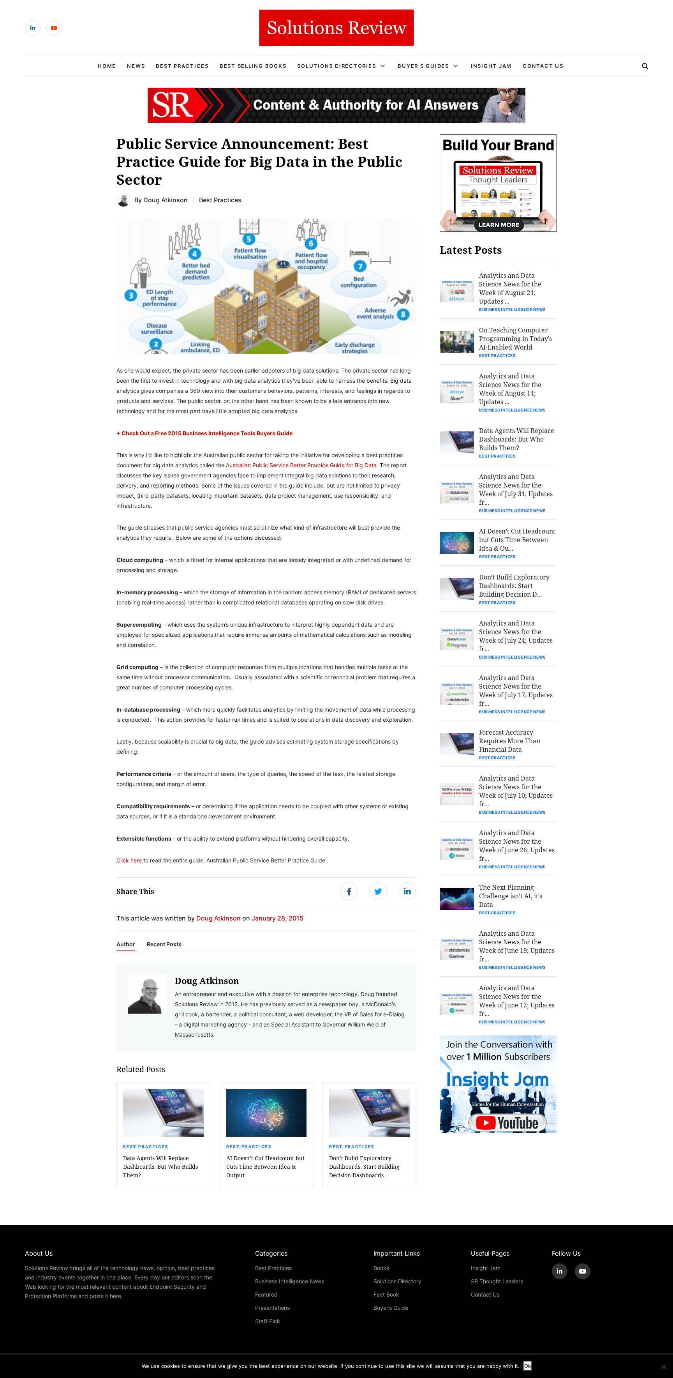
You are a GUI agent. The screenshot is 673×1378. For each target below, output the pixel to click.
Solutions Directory (397, 1281)
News (136, 65)
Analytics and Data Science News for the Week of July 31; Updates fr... (516, 489)
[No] (663, 1367)
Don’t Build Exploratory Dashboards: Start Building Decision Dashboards (364, 1166)
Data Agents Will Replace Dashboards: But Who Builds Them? (160, 1166)
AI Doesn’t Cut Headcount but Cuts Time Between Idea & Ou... (517, 539)
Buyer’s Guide (390, 1307)
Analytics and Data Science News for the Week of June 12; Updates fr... (517, 1001)
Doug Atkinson (165, 199)
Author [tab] (125, 944)
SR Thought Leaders (497, 1281)
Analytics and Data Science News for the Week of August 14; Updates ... (510, 389)
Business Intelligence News (512, 309)
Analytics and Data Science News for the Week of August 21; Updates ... (510, 288)
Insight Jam (491, 65)
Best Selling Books (253, 65)
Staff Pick (267, 1321)
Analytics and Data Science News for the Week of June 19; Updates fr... (517, 946)
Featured (266, 1294)
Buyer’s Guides (423, 65)
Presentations (272, 1307)
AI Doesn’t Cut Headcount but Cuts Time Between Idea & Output (265, 1166)
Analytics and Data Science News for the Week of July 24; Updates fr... (516, 636)
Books (381, 1268)
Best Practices (182, 65)
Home (107, 65)
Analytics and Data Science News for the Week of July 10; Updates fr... (516, 791)
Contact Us (543, 65)
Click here (129, 860)
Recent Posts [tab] (164, 944)
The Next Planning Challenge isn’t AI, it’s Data (510, 895)
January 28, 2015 (277, 917)
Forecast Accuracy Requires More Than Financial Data (509, 740)
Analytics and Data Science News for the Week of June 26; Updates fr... (517, 845)
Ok (527, 1366)
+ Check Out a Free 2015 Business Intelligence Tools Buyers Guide (204, 433)
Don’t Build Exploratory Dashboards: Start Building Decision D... (514, 585)
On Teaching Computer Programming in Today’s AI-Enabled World (515, 338)
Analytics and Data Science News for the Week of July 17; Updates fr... (516, 690)
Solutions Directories (336, 65)
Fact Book (386, 1294)
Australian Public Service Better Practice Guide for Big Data (301, 465)
